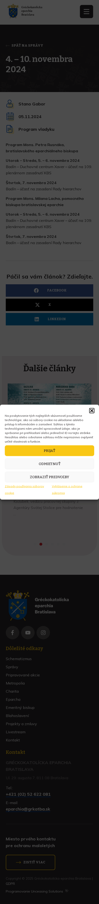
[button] (91, 410)
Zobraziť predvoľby (49, 477)
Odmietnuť (50, 464)
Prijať (49, 451)
